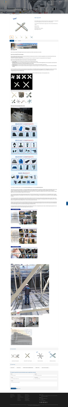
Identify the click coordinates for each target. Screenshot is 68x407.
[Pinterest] (45, 402)
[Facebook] (41, 402)
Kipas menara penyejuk (45, 367)
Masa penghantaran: (37, 28)
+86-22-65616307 (43, 400)
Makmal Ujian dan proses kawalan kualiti (16, 315)
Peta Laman (19, 399)
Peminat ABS (18, 367)
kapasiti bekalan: (37, 29)
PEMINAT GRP (37, 367)
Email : (12, 377)
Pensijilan (18, 398)
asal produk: (36, 27)
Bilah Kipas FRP (17, 14)
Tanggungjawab (27, 399)
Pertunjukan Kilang (27, 400)
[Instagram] (46, 402)
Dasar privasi (18, 388)
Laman (10, 14)
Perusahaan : (36, 377)
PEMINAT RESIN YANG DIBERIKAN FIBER (28, 367)
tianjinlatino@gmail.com (44, 398)
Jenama (12, 263)
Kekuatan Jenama (27, 398)
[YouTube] (40, 402)
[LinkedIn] (43, 402)
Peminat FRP (12, 367)
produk (13, 14)
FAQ (11, 328)
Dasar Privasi (19, 400)
